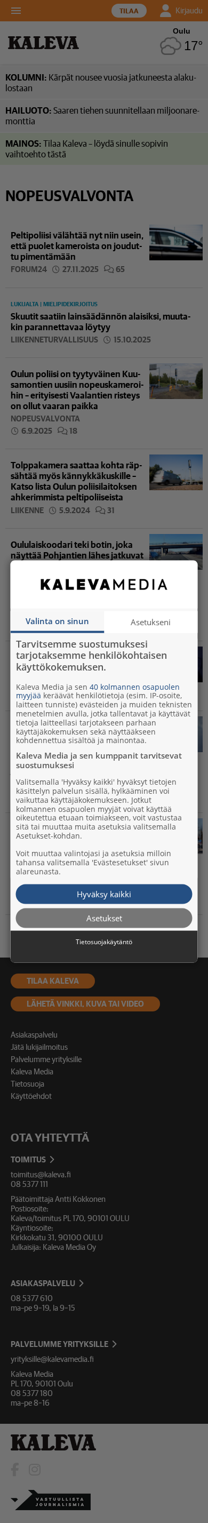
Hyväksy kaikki (104, 893)
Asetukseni (151, 621)
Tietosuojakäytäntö (104, 941)
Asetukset (104, 918)
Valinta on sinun (57, 620)
